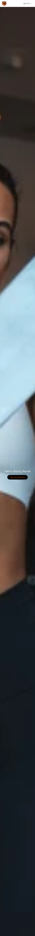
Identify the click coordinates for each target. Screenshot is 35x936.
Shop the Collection (17, 477)
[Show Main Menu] (30, 3)
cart (26, 3)
